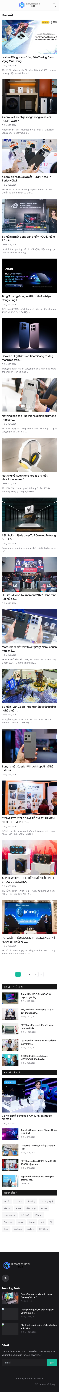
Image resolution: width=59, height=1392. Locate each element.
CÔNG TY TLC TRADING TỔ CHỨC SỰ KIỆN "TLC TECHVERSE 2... (28, 820)
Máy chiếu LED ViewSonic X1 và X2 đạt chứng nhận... (37, 1011)
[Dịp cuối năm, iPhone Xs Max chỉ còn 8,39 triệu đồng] (10, 1045)
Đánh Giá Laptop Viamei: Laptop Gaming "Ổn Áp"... (37, 1296)
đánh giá (18, 1229)
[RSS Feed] (5, 1278)
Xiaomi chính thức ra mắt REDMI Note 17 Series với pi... (26, 178)
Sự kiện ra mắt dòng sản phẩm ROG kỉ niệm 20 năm (28, 238)
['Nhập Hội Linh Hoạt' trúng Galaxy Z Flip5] (10, 1150)
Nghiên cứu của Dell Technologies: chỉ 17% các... (37, 1178)
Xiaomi (7, 1208)
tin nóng (31, 1201)
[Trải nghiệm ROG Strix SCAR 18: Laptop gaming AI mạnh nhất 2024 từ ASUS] (10, 998)
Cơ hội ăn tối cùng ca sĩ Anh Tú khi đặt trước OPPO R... (27, 1117)
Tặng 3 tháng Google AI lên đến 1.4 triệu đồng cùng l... (26, 298)
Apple (20, 1222)
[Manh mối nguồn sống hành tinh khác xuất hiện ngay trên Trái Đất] (10, 1329)
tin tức (7, 1201)
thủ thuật (25, 1215)
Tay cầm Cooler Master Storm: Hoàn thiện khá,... (39, 1132)
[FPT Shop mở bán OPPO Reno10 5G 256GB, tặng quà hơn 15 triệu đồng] (10, 1165)
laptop (32, 1222)
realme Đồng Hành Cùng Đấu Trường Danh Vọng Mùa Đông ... (28, 59)
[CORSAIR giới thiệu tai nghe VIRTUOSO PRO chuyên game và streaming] (10, 1060)
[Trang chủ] (29, 5)
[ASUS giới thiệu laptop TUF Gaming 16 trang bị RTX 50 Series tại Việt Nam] (29, 515)
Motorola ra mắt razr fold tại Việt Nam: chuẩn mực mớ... (29, 648)
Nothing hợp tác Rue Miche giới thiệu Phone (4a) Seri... (29, 417)
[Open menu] (4, 5)
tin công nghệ (47, 1201)
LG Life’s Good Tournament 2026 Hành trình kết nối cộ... (29, 596)
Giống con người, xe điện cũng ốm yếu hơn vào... (37, 1311)
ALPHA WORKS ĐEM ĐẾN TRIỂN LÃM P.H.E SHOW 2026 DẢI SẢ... (28, 879)
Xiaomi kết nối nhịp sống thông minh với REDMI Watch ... (26, 118)
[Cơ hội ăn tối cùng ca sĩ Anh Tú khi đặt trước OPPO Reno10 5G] (29, 1095)
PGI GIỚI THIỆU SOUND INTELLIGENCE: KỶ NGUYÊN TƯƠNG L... (28, 939)
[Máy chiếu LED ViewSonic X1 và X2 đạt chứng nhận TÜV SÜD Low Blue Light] (10, 1014)
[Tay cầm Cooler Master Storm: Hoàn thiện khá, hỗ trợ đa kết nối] (10, 1134)
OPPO (44, 1208)
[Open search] (54, 5)
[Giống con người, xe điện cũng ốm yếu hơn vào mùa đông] (10, 1314)
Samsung (8, 1222)
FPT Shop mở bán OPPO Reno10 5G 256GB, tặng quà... (38, 1162)
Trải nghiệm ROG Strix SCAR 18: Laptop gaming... (36, 996)
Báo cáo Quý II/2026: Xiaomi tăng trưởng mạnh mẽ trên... (27, 357)
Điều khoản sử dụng (44, 1384)
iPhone (38, 1215)
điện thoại (31, 1208)
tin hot (19, 1201)
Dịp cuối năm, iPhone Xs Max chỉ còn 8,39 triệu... (38, 1042)
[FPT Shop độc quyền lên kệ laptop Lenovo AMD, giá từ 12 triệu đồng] (10, 1029)
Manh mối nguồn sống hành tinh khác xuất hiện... (39, 1326)
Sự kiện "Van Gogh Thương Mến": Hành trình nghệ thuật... (29, 708)
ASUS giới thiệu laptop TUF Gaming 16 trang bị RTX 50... (29, 537)
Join (52, 1362)
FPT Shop (43, 1229)
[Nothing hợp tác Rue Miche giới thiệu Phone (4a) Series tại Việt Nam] (29, 395)
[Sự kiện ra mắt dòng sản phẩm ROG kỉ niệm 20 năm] (29, 216)
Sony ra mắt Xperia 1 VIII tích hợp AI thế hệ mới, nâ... (27, 768)
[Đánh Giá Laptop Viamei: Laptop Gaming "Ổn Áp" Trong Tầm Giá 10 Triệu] (10, 1298)
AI (51, 1222)
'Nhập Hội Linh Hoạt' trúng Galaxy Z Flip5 (38, 1147)
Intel (6, 1229)
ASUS (18, 1208)
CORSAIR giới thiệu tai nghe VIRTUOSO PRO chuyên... (34, 1057)
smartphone (9, 1215)
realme (30, 1229)
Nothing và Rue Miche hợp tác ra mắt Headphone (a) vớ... (25, 477)
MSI (42, 1222)
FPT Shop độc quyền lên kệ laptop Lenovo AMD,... (37, 1027)
